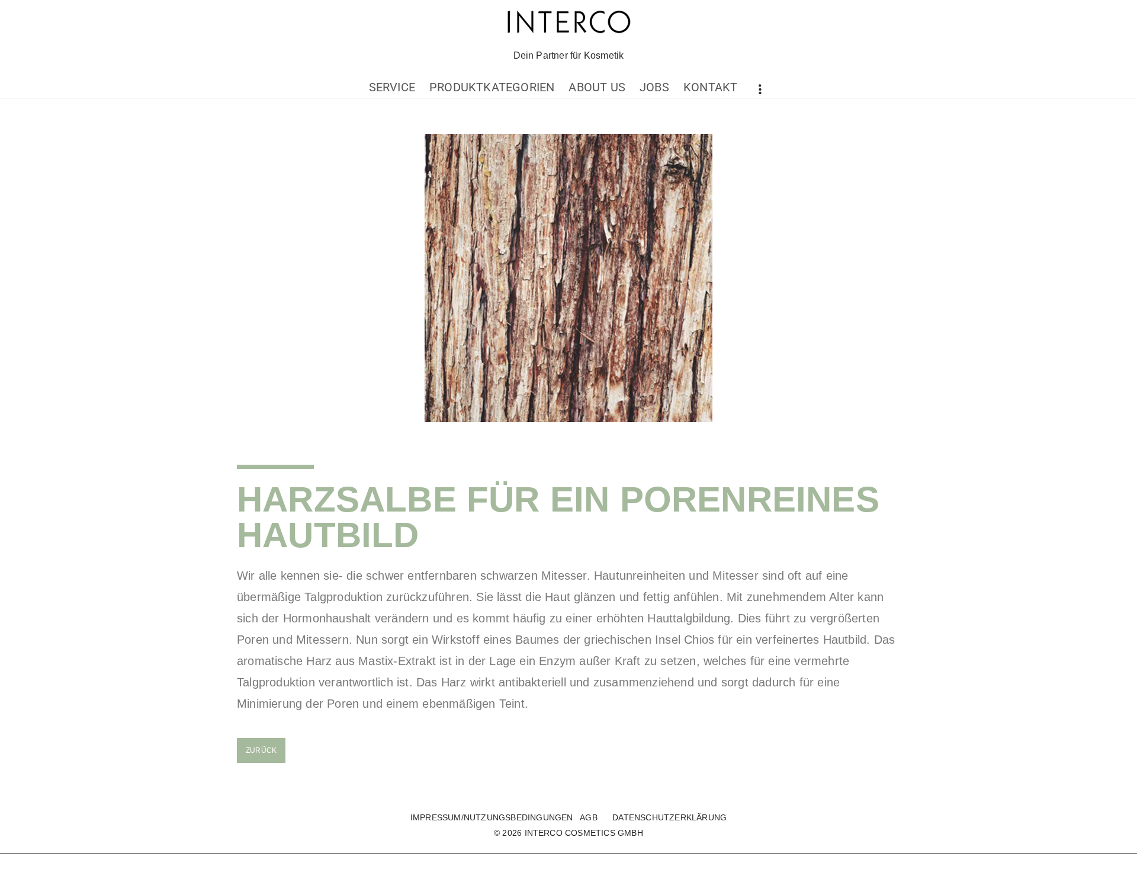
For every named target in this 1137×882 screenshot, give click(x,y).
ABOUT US (596, 87)
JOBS (654, 87)
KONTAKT (710, 87)
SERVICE (392, 87)
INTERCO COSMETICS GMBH (584, 833)
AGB (589, 817)
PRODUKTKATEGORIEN (491, 87)
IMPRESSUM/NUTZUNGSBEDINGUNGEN (491, 817)
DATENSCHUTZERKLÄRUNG (669, 817)
